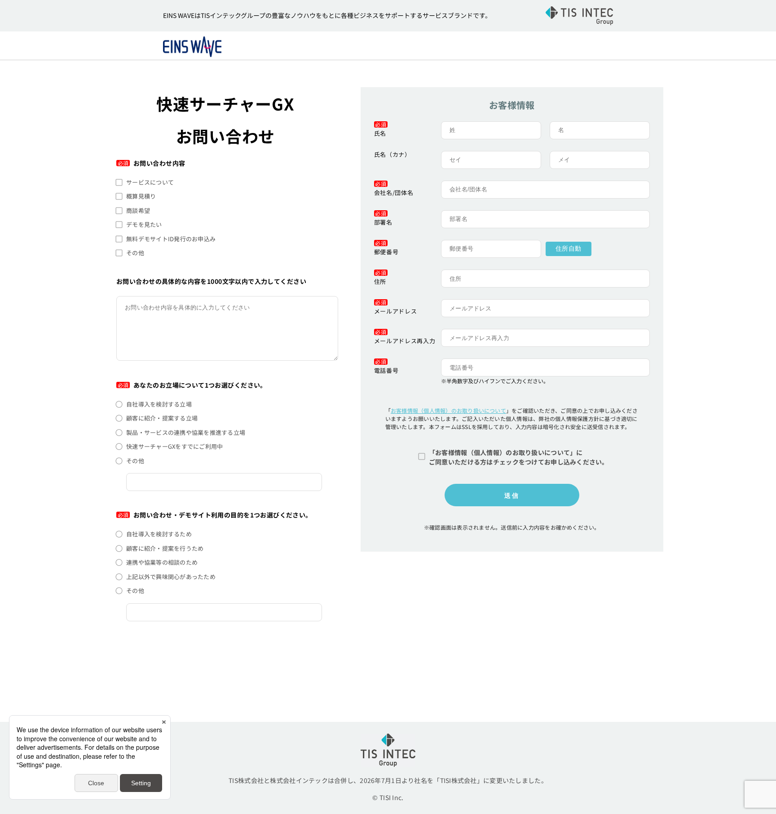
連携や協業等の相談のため (162, 562)
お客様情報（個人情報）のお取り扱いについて (448, 410)
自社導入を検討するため (159, 534)
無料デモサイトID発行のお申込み (171, 238)
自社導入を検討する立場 (159, 404)
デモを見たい (144, 224)
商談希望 (138, 210)
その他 (135, 252)
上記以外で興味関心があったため (171, 576)
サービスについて (150, 182)
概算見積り (141, 196)
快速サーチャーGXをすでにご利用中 (174, 446)
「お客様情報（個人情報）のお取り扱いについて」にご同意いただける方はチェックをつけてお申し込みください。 (518, 457)
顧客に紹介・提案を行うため (164, 548)
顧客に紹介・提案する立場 (162, 418)
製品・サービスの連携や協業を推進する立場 (185, 432)
